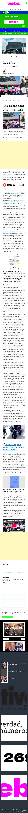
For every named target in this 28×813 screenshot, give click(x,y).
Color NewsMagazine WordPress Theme (14, 810)
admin (10, 632)
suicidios (9, 200)
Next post (21, 572)
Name (3, 595)
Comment (4, 582)
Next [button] (23, 639)
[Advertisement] (14, 155)
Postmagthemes (22, 811)
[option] (14, 46)
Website (4, 606)
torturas (12, 195)
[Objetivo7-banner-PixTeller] (14, 184)
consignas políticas (9, 203)
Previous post (8, 572)
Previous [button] (6, 639)
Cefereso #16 (16, 322)
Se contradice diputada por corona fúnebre (12, 53)
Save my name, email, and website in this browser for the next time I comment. (13, 613)
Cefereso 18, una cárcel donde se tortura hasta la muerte (13, 447)
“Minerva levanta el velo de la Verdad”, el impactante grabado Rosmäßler (14, 629)
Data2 (5, 72)
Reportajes (5, 564)
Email (3, 601)
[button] (23, 26)
